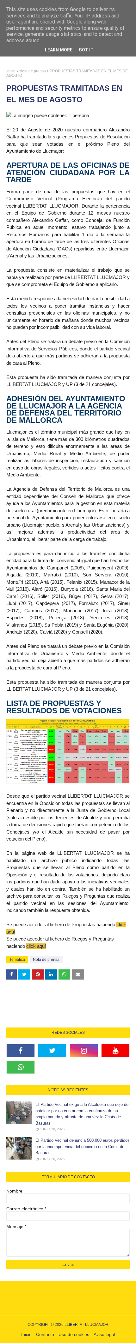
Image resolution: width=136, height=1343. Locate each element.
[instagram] (84, 1050)
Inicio (10, 71)
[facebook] (20, 1050)
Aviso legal (104, 1334)
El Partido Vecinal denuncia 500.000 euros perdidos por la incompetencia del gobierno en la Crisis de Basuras (82, 1146)
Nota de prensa (32, 71)
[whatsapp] (20, 1067)
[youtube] (115, 1050)
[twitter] (52, 1050)
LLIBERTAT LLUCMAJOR (86, 1324)
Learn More (58, 49)
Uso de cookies (74, 1334)
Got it (86, 49)
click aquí (36, 946)
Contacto (45, 1334)
